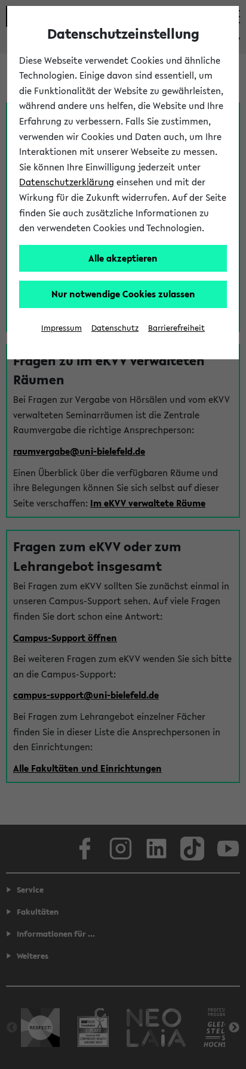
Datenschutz (115, 328)
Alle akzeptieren (123, 258)
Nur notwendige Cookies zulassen (123, 293)
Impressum (61, 328)
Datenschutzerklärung (66, 181)
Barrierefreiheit (176, 328)
